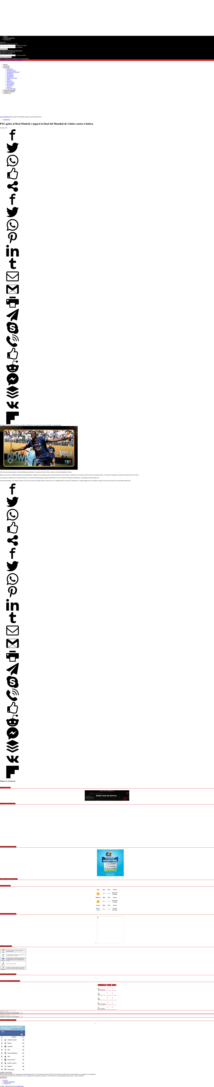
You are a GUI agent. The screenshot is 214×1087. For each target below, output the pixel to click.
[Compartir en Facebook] (12, 140)
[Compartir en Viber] (12, 346)
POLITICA (10, 85)
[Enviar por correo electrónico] (12, 282)
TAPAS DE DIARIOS (9, 90)
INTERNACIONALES (13, 72)
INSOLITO (10, 69)
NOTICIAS (6, 67)
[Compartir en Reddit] (12, 372)
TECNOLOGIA (11, 88)
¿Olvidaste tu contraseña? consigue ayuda (11, 50)
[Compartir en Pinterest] (12, 243)
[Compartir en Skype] (12, 333)
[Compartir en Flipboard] (12, 423)
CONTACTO (7, 39)
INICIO (5, 36)
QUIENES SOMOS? (9, 38)
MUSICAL (10, 81)
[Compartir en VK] (12, 411)
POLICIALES (10, 82)
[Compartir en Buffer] (12, 398)
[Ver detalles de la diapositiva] (110, 875)
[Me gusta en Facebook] (12, 179)
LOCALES (6, 66)
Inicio (1, 117)
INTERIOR (10, 73)
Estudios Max (20, 1086)
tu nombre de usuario (21, 45)
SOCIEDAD (10, 75)
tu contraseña (18, 47)
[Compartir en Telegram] (12, 321)
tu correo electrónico (20, 55)
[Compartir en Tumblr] (12, 269)
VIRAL (9, 79)
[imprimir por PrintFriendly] (12, 308)
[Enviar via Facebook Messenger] (12, 385)
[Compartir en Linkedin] (12, 256)
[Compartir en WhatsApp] (12, 166)
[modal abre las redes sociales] (12, 192)
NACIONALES (11, 70)
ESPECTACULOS (12, 78)
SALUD (9, 87)
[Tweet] (12, 153)
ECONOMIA (10, 84)
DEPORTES (10, 76)
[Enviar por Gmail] (12, 295)
